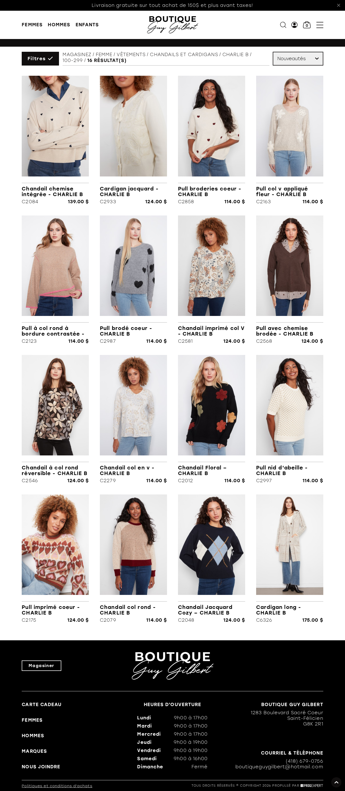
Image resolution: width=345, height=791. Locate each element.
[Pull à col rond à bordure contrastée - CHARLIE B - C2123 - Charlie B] (55, 279)
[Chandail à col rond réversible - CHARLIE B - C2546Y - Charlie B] (55, 419)
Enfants (87, 25)
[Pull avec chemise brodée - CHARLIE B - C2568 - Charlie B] (289, 279)
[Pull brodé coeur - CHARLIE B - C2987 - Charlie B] (133, 279)
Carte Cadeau (42, 704)
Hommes (59, 25)
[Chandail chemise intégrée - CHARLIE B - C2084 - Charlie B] (55, 140)
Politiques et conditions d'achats (57, 786)
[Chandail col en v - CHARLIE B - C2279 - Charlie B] (133, 419)
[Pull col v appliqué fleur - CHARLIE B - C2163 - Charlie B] (289, 140)
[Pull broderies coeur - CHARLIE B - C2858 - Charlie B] (211, 140)
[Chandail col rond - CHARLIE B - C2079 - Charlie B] (133, 558)
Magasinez (77, 54)
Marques (34, 751)
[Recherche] (283, 25)
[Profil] (294, 25)
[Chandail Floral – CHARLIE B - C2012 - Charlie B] (211, 419)
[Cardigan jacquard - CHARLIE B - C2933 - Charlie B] (133, 140)
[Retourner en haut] (336, 782)
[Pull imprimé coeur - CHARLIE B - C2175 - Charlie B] (55, 558)
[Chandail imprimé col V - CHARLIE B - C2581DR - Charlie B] (211, 279)
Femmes (32, 25)
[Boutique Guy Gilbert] (172, 24)
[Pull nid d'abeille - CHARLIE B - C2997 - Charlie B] (289, 419)
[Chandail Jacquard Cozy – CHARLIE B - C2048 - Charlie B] (211, 558)
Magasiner (41, 665)
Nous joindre (41, 767)
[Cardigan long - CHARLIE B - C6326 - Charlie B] (289, 558)
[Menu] (319, 25)
